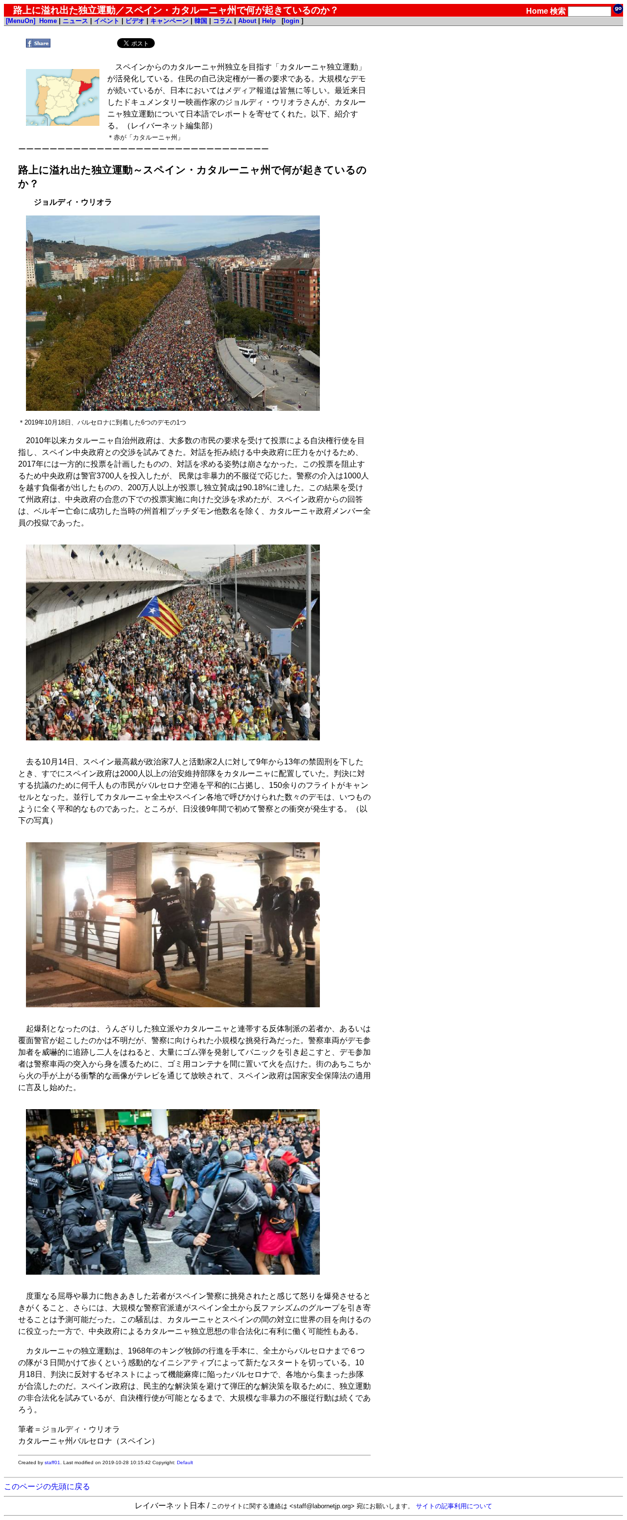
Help (269, 20)
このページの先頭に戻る (47, 1486)
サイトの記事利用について (454, 1506)
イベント (107, 20)
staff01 (52, 1462)
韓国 (200, 20)
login (291, 20)
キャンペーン (169, 20)
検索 (558, 11)
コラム (222, 20)
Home (537, 11)
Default (185, 1462)
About (247, 20)
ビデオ (135, 20)
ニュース (75, 20)
